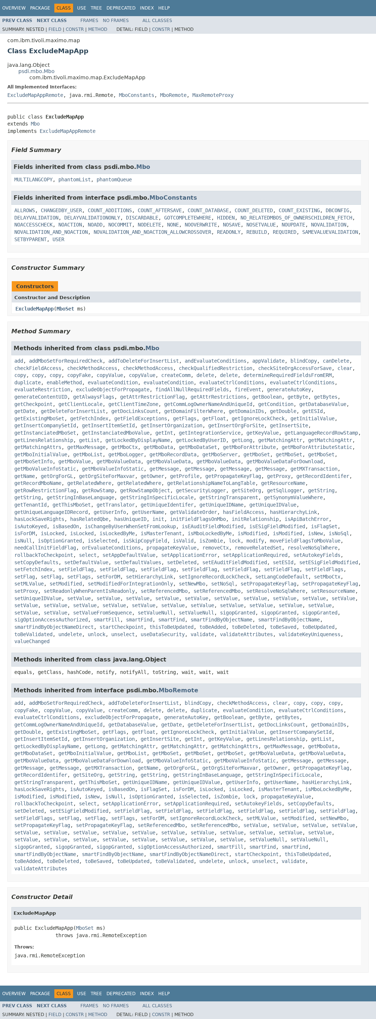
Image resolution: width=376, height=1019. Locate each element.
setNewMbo (192, 584)
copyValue (110, 375)
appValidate (268, 361)
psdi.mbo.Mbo (36, 71)
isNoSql (339, 533)
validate (202, 634)
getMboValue (74, 461)
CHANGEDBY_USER (61, 210)
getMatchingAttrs (37, 447)
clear (344, 368)
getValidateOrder (193, 512)
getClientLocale (80, 404)
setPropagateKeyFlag (268, 584)
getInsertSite (289, 425)
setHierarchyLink (149, 577)
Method (97, 29)
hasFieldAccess (243, 512)
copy (20, 375)
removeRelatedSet (258, 548)
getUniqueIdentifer (167, 505)
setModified (66, 584)
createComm (176, 375)
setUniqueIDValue (37, 598)
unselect (123, 634)
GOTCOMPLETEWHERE (187, 218)
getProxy (278, 476)
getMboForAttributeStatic (317, 447)
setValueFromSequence (102, 613)
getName (24, 476)
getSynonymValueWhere (293, 497)
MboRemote (173, 95)
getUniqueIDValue (272, 505)
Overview (14, 8)
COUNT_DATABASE (208, 210)
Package (40, 8)
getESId (312, 411)
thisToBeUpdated (171, 627)
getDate (24, 411)
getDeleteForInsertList (73, 411)
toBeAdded (212, 627)
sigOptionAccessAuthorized (51, 620)
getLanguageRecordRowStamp (321, 433)
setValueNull (155, 613)
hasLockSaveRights (39, 519)
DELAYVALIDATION (36, 218)
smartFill (107, 620)
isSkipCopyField (145, 541)
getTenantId (30, 505)
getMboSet (256, 454)
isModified (252, 533)
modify (255, 541)
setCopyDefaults (36, 562)
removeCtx (215, 548)
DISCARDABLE (142, 218)
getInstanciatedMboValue (115, 433)
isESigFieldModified (277, 526)
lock (235, 541)
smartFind (139, 620)
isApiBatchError (307, 519)
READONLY (229, 232)
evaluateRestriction (42, 389)
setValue (79, 598)
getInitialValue (312, 418)
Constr (75, 29)
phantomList (74, 179)
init (158, 519)
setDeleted (181, 562)
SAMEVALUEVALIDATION (330, 232)
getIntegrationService (210, 433)
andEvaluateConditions (215, 361)
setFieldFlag (76, 569)
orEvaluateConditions (111, 548)
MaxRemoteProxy (213, 95)
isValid (183, 541)
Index (147, 8)
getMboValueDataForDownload (284, 461)
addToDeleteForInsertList (143, 361)
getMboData (158, 447)
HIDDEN (226, 218)
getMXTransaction (313, 469)
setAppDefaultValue (128, 555)
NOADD (95, 225)
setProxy (26, 591)
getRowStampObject (145, 490)
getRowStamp (98, 490)
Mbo (35, 124)
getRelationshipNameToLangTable (211, 483)
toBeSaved (283, 627)
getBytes (325, 397)
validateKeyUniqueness (309, 634)
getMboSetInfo (33, 461)
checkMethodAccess (92, 368)
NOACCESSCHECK (33, 225)
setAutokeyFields (316, 555)
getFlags (184, 418)
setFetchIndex (33, 569)
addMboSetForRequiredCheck (65, 361)
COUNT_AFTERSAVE (160, 210)
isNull (23, 541)
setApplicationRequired (255, 555)
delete (205, 375)
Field (54, 29)
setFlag (24, 577)
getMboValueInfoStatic (45, 469)
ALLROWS (24, 210)
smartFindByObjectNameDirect (54, 627)
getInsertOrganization (171, 425)
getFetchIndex (89, 418)
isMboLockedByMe (210, 533)
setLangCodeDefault (281, 577)
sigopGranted (237, 613)
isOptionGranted (60, 541)
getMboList (87, 454)
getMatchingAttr (280, 440)
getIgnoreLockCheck (258, 418)
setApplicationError (189, 555)
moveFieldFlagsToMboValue (305, 541)
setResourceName (333, 591)
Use (81, 8)
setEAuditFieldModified (234, 562)
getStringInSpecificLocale (157, 497)
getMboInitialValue (40, 454)
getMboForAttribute (249, 447)
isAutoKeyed (30, 526)
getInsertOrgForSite (236, 425)
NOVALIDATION (328, 225)
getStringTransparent (228, 497)
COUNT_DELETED (254, 210)
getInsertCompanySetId (45, 425)
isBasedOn (66, 526)
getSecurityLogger (201, 490)
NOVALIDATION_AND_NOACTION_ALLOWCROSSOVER (152, 232)
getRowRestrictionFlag (45, 490)
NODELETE (149, 225)
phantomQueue (114, 179)
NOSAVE (232, 225)
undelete (70, 634)
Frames (89, 20)
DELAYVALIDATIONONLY (92, 218)
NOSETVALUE (261, 225)
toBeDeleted (248, 627)
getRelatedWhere (89, 483)
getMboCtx (124, 447)
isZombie (211, 541)
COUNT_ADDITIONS (110, 210)
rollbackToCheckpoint (43, 555)
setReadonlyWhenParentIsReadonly (89, 591)
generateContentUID (40, 397)
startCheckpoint (122, 627)
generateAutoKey (289, 389)
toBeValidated (33, 634)
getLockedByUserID (201, 440)
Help (164, 8)
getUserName (148, 512)
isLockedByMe (117, 533)
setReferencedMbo (164, 591)
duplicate (27, 382)
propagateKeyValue (171, 548)
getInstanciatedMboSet (45, 433)
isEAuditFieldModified (212, 526)
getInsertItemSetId (108, 425)
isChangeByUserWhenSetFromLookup (130, 526)
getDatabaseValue (322, 404)
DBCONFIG (337, 210)
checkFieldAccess (37, 368)
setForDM (108, 577)
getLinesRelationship (43, 440)
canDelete (336, 361)
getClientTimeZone (133, 404)
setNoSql (223, 584)
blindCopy (303, 361)
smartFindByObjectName (221, 620)
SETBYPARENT (30, 239)
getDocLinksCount (134, 411)
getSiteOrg (246, 490)
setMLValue (29, 584)
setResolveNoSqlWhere (275, 591)
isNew (315, 533)
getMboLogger (126, 454)
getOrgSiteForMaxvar (107, 476)
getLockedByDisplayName (137, 440)
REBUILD (256, 232)
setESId (283, 562)
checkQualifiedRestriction (215, 368)
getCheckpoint (33, 404)
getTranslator (116, 505)
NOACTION (70, 225)
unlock (96, 634)
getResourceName (283, 483)
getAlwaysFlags (93, 397)
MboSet (65, 309)
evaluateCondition (113, 382)
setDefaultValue (86, 562)
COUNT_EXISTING (299, 210)
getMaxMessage (86, 447)
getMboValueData (119, 461)
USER (58, 239)
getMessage (164, 469)
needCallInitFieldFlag (45, 548)
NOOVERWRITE (201, 225)
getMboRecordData (172, 454)
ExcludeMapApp (34, 309)
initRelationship (255, 519)
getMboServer (220, 454)
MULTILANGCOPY (33, 179)
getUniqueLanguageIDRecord (51, 512)
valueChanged (32, 641)
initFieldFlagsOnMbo (198, 519)
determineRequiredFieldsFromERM (287, 375)
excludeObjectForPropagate (112, 389)
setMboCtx (327, 577)
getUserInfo (110, 512)
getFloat (214, 418)
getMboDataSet (198, 447)
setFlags (79, 577)
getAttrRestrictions (218, 397)
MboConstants (136, 95)
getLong (242, 440)
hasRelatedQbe (89, 519)
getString (321, 490)
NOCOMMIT (120, 225)
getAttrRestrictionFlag (152, 397)
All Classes (157, 20)
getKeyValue (262, 433)
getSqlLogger (284, 490)
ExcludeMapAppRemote (35, 95)
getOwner (152, 476)
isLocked (52, 533)
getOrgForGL (57, 476)
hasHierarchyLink (293, 512)
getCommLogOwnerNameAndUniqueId (208, 404)
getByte (298, 397)
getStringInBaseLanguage (80, 497)
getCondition (275, 404)
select (88, 555)
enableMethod (64, 382)
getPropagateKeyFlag (233, 476)
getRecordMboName (37, 483)
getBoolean (267, 397)
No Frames (116, 20)
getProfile (184, 476)
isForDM (24, 533)
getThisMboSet (72, 505)
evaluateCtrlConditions (231, 382)
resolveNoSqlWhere (312, 548)
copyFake (79, 375)
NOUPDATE (293, 225)
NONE (173, 225)
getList (89, 440)
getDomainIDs (246, 411)
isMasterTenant (161, 533)
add (18, 361)
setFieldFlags (324, 569)
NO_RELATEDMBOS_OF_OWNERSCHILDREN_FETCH (296, 218)
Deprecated (120, 8)
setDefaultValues (137, 562)
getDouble (283, 411)
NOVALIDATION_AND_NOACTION (51, 232)
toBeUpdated (318, 627)
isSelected (102, 541)
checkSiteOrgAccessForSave (295, 368)
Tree (96, 8)
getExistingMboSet (39, 418)
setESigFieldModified (328, 562)
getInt (164, 433)
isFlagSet (324, 526)
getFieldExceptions (140, 418)
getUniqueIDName (221, 505)
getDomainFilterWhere (193, 411)
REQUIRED (284, 232)
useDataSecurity (163, 634)
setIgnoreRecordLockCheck (214, 577)
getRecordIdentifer (322, 476)
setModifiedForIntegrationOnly (130, 584)
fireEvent (248, 389)
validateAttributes (246, 634)
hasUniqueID (130, 519)
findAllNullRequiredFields (192, 389)
